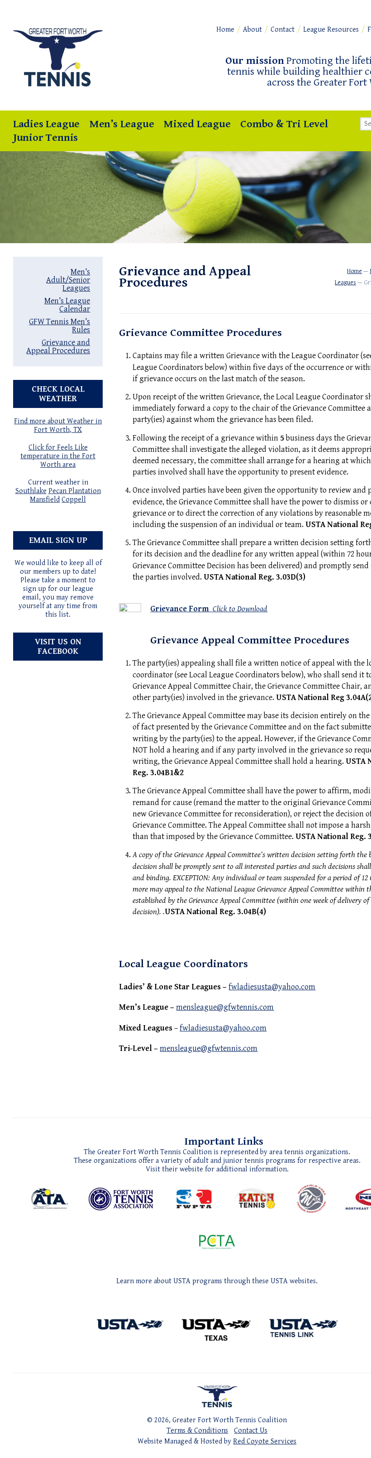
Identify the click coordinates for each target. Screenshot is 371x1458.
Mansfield (45, 499)
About (252, 29)
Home (225, 29)
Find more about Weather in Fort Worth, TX (58, 425)
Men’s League (122, 124)
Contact (283, 29)
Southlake (31, 491)
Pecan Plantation (74, 491)
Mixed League (197, 124)
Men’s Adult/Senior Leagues (68, 280)
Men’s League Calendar (67, 305)
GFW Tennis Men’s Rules (59, 326)
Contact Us (250, 1430)
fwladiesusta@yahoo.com (271, 987)
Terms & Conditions (197, 1430)
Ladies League (46, 124)
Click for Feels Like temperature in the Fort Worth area (57, 456)
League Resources (331, 29)
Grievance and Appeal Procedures (58, 346)
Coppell (74, 499)
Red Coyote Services (264, 1441)
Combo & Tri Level (284, 124)
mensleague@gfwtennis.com (225, 1007)
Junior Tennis (45, 137)
